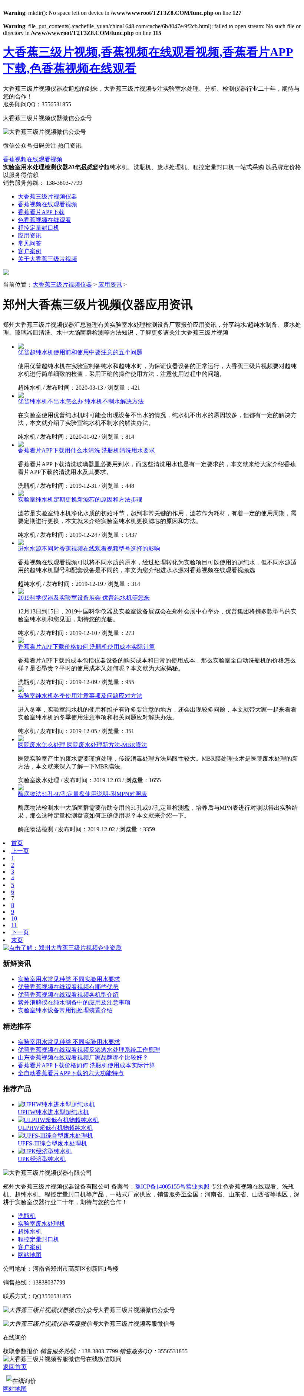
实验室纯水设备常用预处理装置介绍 (65, 1010)
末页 (17, 940)
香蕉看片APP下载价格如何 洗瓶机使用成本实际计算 (86, 647)
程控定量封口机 (38, 228)
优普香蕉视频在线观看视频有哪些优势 (68, 987)
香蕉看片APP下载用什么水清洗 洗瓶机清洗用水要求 (86, 450)
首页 (17, 843)
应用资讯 (30, 235)
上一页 (20, 851)
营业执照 (197, 1186)
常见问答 (30, 243)
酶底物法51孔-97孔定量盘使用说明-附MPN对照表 (82, 794)
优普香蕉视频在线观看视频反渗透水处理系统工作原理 (89, 1050)
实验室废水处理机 (41, 1224)
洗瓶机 (27, 1216)
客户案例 (30, 251)
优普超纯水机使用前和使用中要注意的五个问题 (80, 352)
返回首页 (15, 1367)
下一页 (20, 932)
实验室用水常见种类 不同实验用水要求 (69, 979)
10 (14, 918)
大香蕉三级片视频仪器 (47, 196)
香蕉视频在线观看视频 (32, 159)
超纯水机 (30, 1231)
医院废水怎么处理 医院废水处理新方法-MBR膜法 (82, 745)
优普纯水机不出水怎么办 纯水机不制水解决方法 (81, 401)
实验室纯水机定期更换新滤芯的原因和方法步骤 (80, 499)
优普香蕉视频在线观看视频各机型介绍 (68, 995)
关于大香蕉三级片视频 (47, 259)
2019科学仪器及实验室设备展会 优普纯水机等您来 (84, 597)
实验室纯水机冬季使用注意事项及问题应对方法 (80, 696)
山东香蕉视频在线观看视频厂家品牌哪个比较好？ (83, 1057)
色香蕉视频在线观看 (44, 220)
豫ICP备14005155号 (160, 1186)
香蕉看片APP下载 (41, 212)
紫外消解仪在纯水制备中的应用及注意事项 (74, 1002)
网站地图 (30, 1255)
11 (14, 925)
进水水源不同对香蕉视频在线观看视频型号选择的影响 (89, 548)
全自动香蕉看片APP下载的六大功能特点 (71, 1073)
